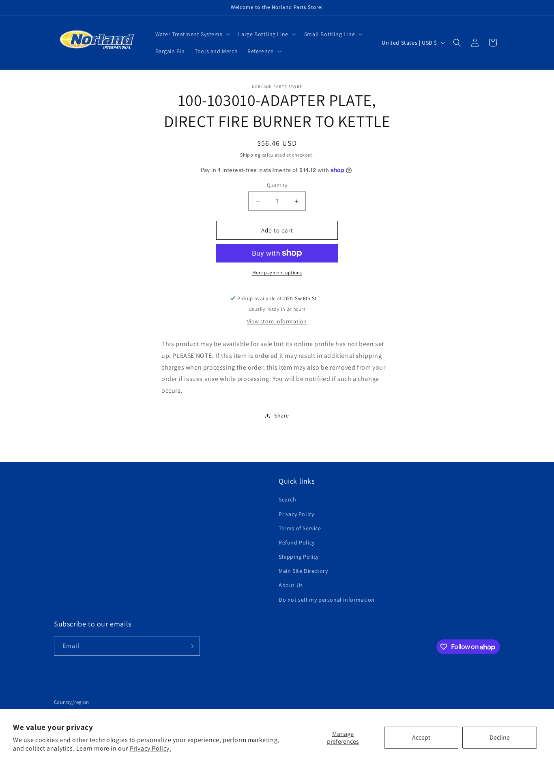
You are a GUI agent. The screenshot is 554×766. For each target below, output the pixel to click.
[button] (192, 34)
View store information (277, 321)
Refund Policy (297, 542)
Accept (421, 737)
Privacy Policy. (151, 748)
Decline (500, 737)
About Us (291, 585)
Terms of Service (300, 528)
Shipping (250, 155)
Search (287, 499)
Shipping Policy (299, 556)
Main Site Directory (303, 570)
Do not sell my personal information (327, 599)
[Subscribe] (191, 646)
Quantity (277, 185)
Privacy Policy (296, 514)
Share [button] (281, 415)
